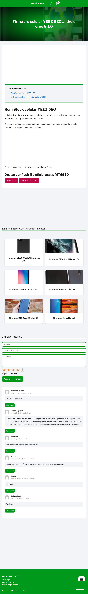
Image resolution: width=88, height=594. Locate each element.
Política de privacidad (10, 585)
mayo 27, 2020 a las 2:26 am (21, 413)
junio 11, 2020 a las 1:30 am (20, 439)
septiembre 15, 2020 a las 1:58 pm (22, 459)
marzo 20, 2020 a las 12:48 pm (21, 393)
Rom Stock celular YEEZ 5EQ (23, 93)
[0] (57, 4)
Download (11, 180)
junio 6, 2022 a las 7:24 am (20, 499)
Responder (10, 405)
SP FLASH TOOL (29, 180)
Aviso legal (6, 580)
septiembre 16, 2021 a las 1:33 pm (22, 479)
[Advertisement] (44, 61)
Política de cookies (9, 582)
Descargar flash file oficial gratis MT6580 (29, 97)
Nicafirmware (37, 3)
